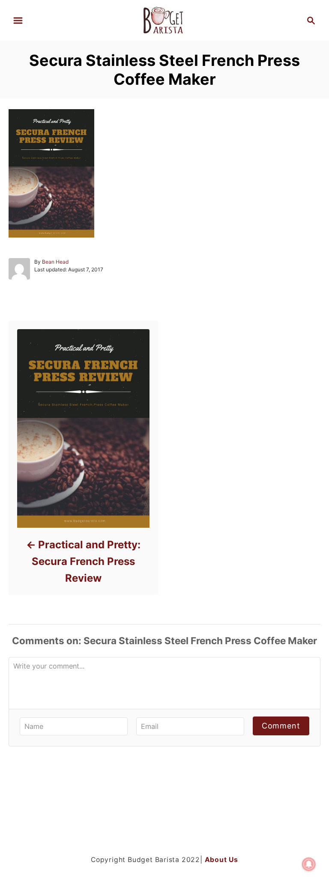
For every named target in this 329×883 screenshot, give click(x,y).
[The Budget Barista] (164, 19)
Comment (281, 725)
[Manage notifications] (309, 864)
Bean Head (55, 262)
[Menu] (18, 21)
